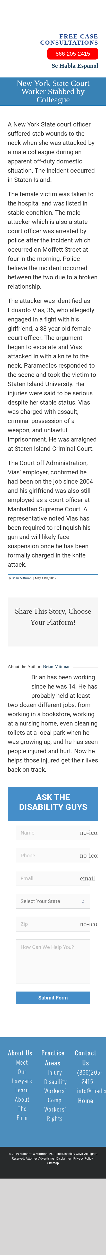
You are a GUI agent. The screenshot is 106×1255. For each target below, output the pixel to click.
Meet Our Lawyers (22, 1071)
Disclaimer (63, 1158)
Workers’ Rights (54, 1114)
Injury (55, 1072)
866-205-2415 (73, 54)
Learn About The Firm (22, 1104)
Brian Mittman (22, 578)
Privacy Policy (83, 1158)
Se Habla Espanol (75, 65)
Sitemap (53, 1163)
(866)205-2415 (87, 1077)
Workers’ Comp (54, 1096)
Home (85, 1100)
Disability (54, 1082)
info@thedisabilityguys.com (87, 1091)
